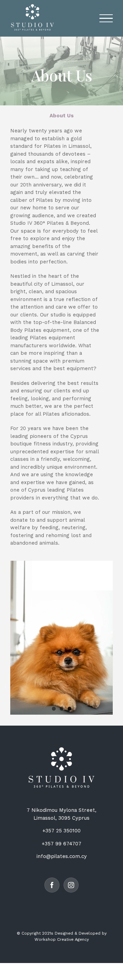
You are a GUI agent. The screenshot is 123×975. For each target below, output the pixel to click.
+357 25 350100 (61, 831)
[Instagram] (71, 885)
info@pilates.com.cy (62, 856)
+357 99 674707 (61, 844)
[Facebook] (51, 885)
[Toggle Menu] (106, 18)
